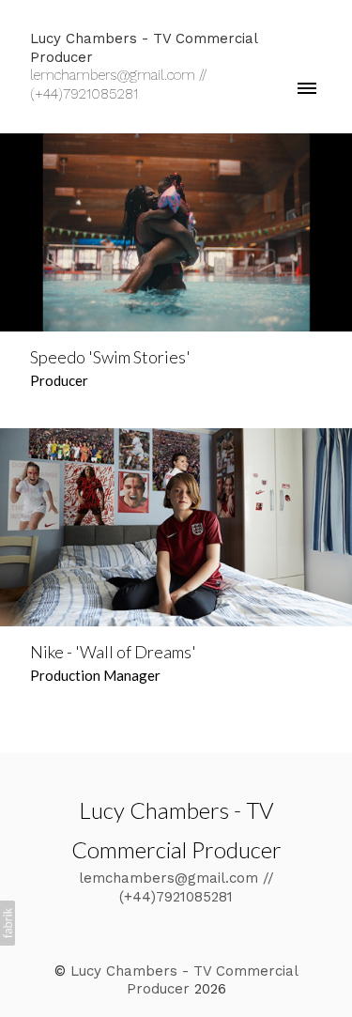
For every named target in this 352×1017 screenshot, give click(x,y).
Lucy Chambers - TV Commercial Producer (184, 980)
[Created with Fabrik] (7, 923)
